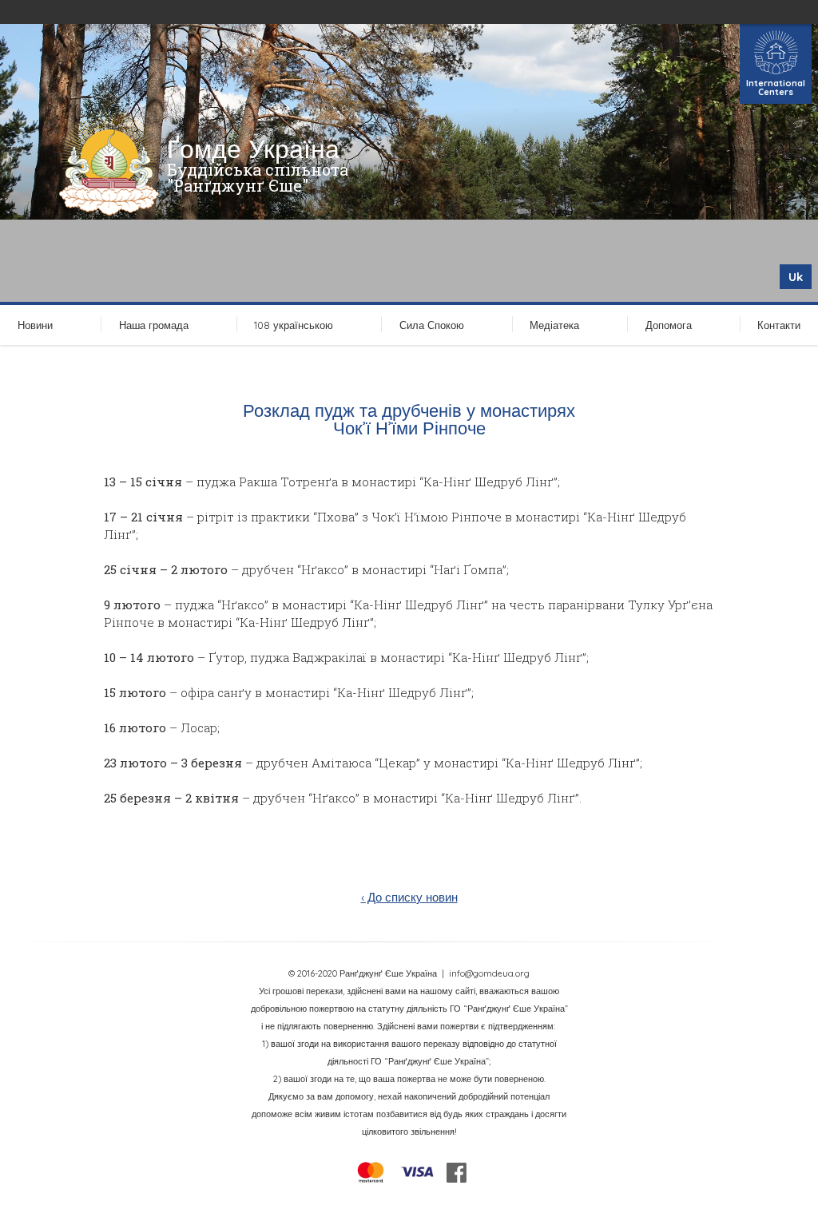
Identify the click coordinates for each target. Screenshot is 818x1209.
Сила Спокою (431, 325)
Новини (35, 325)
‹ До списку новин (409, 897)
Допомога (668, 325)
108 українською (293, 325)
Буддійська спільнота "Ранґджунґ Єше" (257, 177)
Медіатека (554, 325)
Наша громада (154, 325)
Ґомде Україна (253, 149)
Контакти (778, 325)
